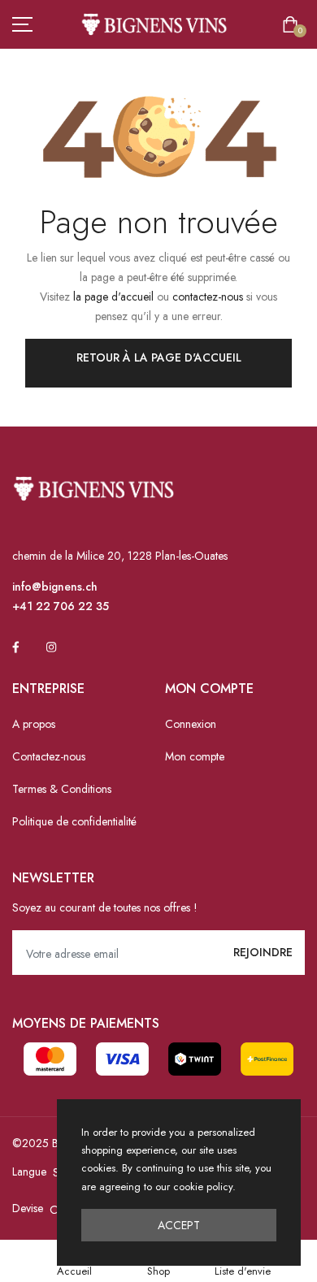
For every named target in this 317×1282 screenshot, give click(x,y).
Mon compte (194, 756)
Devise (27, 1208)
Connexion (190, 724)
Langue (29, 1171)
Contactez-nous (48, 756)
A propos (33, 724)
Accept (179, 1225)
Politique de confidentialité (74, 821)
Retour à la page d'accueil (158, 357)
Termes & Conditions (61, 789)
